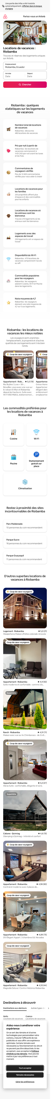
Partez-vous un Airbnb (34, 16)
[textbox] (14, 76)
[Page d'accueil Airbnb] (5, 16)
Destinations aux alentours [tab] (15, 1008)
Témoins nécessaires (25, 1075)
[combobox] (25, 67)
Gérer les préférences (25, 1082)
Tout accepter (25, 1068)
